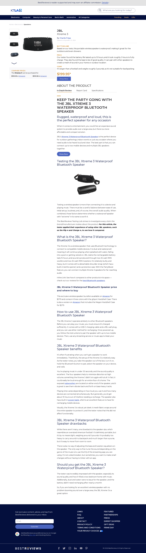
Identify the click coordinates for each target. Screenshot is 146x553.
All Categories (84, 17)
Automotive (71, 17)
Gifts (133, 17)
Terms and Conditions (88, 528)
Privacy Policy (84, 524)
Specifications (97, 91)
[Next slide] (14, 63)
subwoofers (70, 383)
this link (32, 535)
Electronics (15, 17)
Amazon (22, 76)
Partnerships (111, 515)
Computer (26, 17)
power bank (73, 400)
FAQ (79, 515)
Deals (126, 17)
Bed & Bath (59, 17)
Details (105, 3)
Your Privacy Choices (88, 531)
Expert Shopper (112, 521)
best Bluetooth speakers (94, 281)
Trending (117, 17)
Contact (82, 521)
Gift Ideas (109, 524)
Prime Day (109, 528)
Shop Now (64, 79)
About (80, 518)
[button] (14, 34)
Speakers (27, 24)
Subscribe (34, 527)
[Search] (100, 10)
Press (107, 518)
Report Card (81, 91)
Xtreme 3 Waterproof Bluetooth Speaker (80, 137)
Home (11, 24)
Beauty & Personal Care (42, 17)
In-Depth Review (64, 91)
